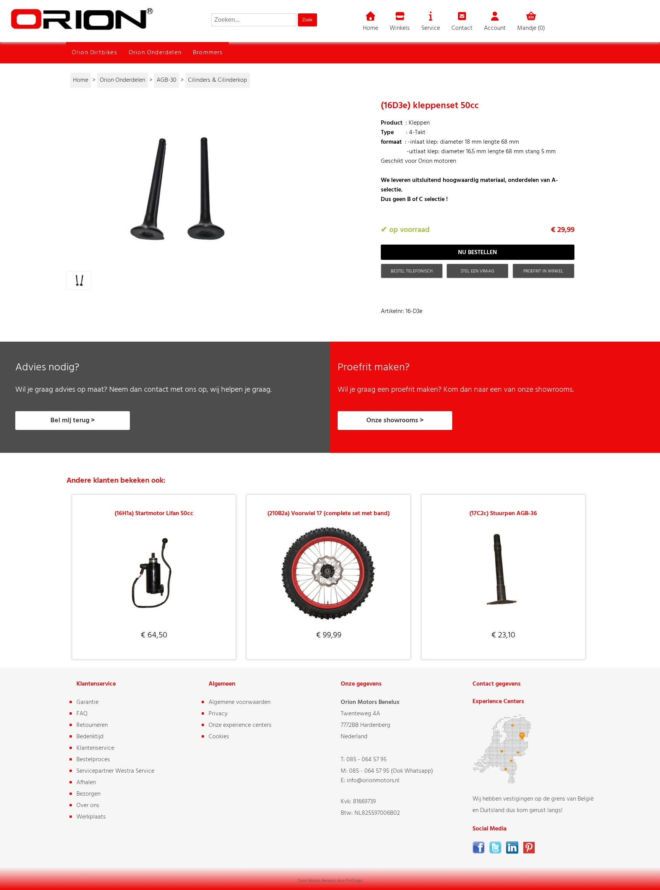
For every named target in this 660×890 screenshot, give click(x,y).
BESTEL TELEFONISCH (412, 271)
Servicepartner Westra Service (115, 771)
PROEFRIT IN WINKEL (543, 271)
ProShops (354, 880)
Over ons (87, 806)
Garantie (87, 702)
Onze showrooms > (395, 420)
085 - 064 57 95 (366, 760)
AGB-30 (166, 80)
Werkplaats (91, 817)
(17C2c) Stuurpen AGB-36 (503, 514)
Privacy (218, 714)
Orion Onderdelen (155, 53)
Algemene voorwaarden (239, 702)
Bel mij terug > (72, 420)
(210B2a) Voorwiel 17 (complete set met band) (328, 514)
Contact (461, 28)
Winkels (400, 28)
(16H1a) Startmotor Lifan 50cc (154, 514)
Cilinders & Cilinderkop (217, 80)
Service (430, 28)
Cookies (219, 737)
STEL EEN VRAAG (477, 271)
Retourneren (92, 725)
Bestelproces (93, 760)
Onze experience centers (240, 725)
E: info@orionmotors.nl (370, 781)
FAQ (81, 714)
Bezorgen (88, 794)
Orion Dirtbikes (94, 53)
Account (495, 28)
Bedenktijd (90, 737)
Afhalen (86, 783)
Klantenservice (95, 748)
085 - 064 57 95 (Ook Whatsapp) (391, 771)
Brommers (208, 53)
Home (370, 28)
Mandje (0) (531, 28)
